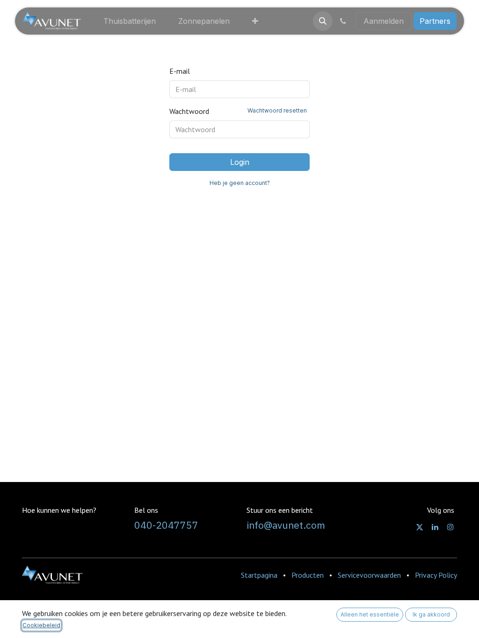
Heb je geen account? (240, 182)
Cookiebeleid (41, 625)
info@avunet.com (286, 525)
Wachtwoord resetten (277, 110)
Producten (307, 575)
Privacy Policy (436, 575)
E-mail (179, 71)
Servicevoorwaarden (369, 575)
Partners (435, 21)
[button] (323, 21)
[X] (419, 526)
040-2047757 (166, 525)
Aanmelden (383, 21)
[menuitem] (129, 21)
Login (239, 162)
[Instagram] (450, 526)
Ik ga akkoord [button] (431, 614)
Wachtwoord (238, 111)
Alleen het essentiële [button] (370, 614)
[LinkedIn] (435, 526)
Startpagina (259, 575)
